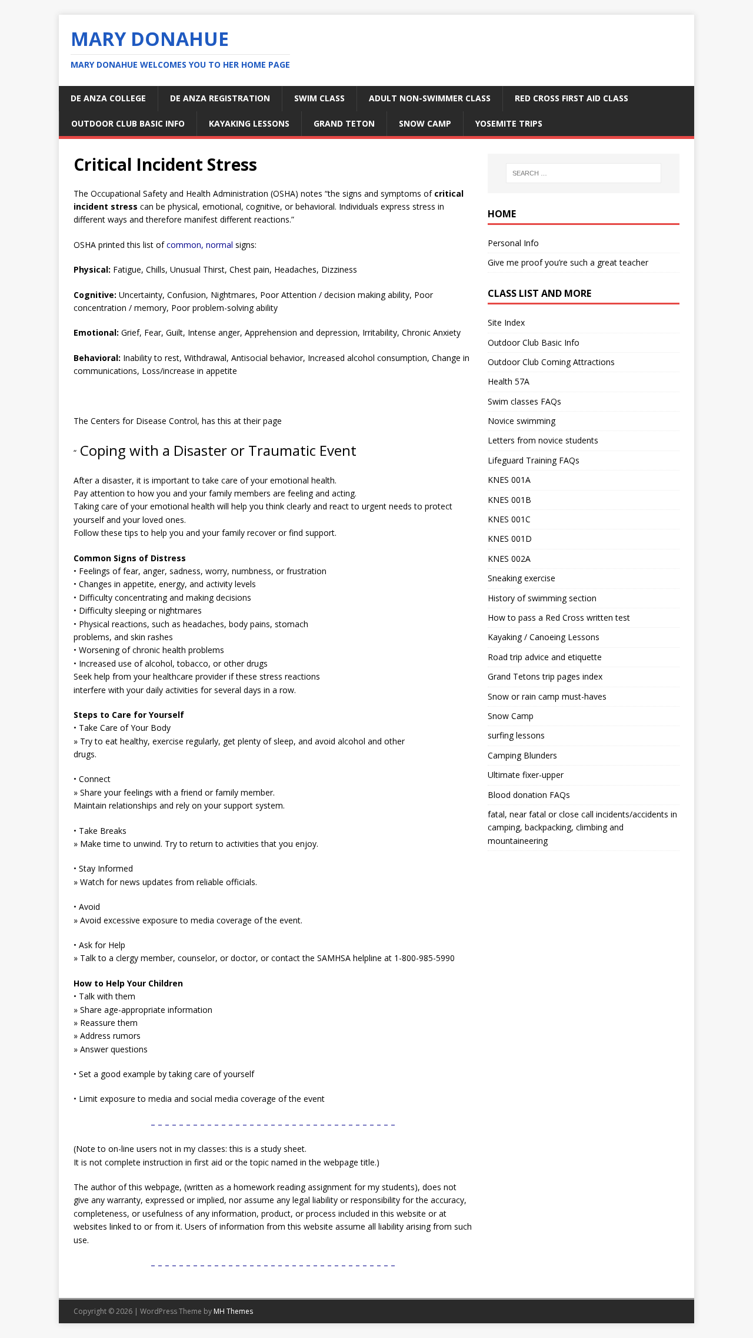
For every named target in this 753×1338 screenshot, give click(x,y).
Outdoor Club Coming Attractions (551, 361)
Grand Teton (344, 123)
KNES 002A (509, 558)
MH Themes (233, 1311)
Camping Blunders (522, 755)
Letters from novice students (543, 440)
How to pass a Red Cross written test (559, 617)
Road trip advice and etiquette (545, 657)
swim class (319, 98)
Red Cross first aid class (571, 98)
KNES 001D (510, 538)
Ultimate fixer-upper (526, 774)
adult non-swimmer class (430, 98)
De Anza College (108, 98)
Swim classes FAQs (524, 401)
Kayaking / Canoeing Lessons (543, 636)
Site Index (506, 322)
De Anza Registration (220, 98)
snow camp (425, 123)
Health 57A (508, 381)
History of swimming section (542, 598)
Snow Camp (511, 715)
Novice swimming (521, 420)
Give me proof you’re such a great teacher (568, 262)
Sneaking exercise (521, 578)
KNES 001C (509, 519)
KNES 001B (509, 499)
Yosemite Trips (508, 123)
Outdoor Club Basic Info (128, 123)
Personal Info (513, 243)
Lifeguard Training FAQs (533, 460)
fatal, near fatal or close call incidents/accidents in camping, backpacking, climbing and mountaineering (582, 827)
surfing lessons (516, 735)
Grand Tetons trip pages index (545, 676)
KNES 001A (509, 479)
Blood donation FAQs (529, 794)
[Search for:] (583, 173)
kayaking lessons (249, 123)
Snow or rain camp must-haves (547, 696)
